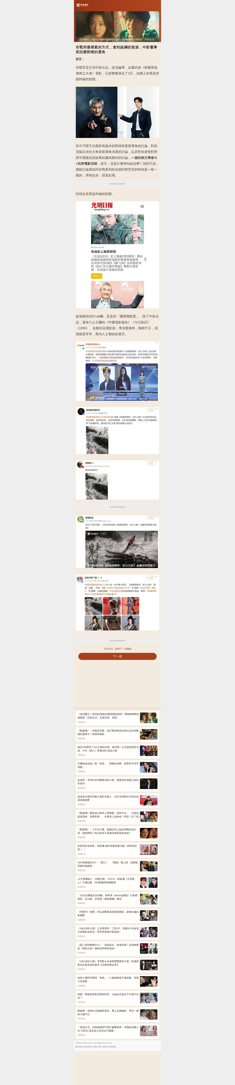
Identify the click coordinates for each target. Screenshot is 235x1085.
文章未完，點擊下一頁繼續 (117, 649)
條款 (95, 1047)
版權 (104, 1047)
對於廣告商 (111, 1047)
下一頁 (117, 656)
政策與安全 (88, 1047)
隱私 (100, 1047)
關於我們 (79, 1047)
